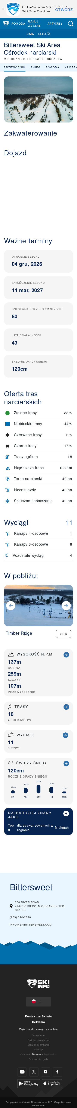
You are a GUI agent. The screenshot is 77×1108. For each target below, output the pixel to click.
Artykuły (54, 23)
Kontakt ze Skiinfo (38, 1016)
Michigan (62, 827)
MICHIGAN (12, 59)
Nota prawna (38, 1035)
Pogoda (18, 23)
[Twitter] (33, 1072)
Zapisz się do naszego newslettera (38, 1029)
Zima (30, 34)
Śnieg (36, 67)
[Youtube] (22, 1072)
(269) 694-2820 (20, 917)
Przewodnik (14, 67)
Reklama (38, 1022)
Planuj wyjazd (34, 23)
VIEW (63, 634)
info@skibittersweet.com (31, 924)
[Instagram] (45, 1072)
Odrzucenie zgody (38, 1059)
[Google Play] (28, 1083)
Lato (42, 34)
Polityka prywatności (38, 1040)
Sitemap (38, 1049)
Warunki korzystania (38, 1044)
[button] (70, 23)
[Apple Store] (52, 1083)
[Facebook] (57, 1072)
